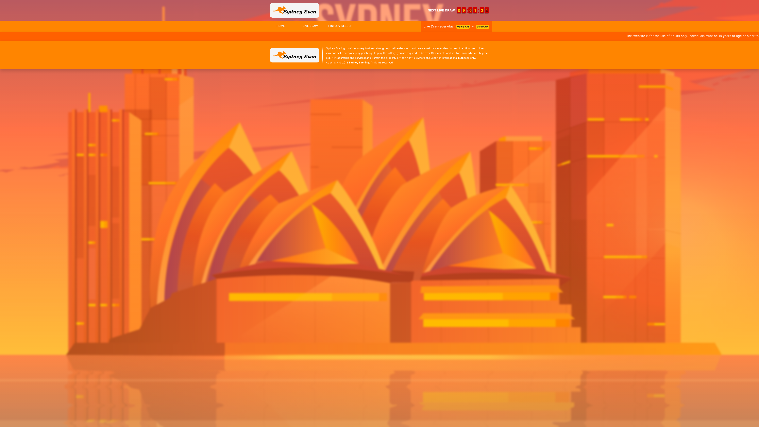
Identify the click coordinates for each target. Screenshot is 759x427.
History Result (340, 25)
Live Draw (310, 25)
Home (281, 25)
